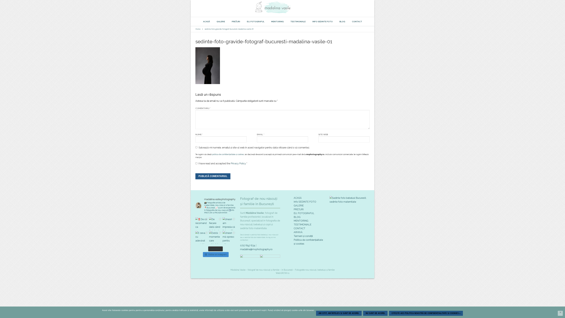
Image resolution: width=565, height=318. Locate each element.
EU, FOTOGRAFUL (304, 213)
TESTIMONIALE (302, 224)
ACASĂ (298, 198)
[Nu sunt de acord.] (560, 313)
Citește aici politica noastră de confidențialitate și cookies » (426, 313)
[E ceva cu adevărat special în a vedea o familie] (201, 237)
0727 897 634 (247, 245)
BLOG (297, 217)
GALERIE (299, 205)
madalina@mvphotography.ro (256, 249)
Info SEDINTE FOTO (305, 201)
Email (260, 134)
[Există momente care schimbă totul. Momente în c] (215, 237)
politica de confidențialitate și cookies (228, 154)
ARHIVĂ (298, 232)
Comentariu (203, 108)
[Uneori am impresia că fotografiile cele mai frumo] (229, 223)
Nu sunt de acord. (375, 313)
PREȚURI (299, 209)
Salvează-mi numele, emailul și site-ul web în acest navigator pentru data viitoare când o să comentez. (254, 147)
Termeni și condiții (303, 236)
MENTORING (301, 220)
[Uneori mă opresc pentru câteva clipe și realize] (229, 237)
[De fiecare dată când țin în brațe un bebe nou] (215, 223)
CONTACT (299, 228)
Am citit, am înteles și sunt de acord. (339, 313)
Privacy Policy (238, 163)
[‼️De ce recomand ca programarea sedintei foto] (201, 223)
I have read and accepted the (222, 163)
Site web (323, 134)
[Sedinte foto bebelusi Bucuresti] (350, 201)
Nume (199, 134)
